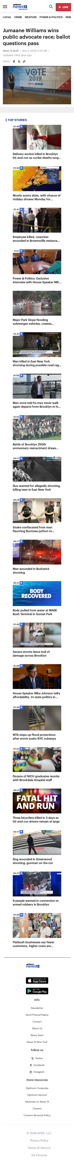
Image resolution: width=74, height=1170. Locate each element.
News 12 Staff (10, 51)
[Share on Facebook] (14, 61)
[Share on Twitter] (19, 61)
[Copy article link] (24, 61)
